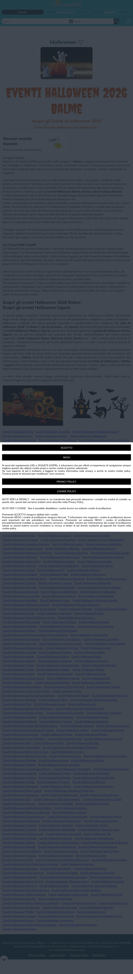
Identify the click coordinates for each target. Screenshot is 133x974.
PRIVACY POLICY (66, 481)
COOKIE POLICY (66, 491)
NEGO (66, 457)
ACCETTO (66, 447)
